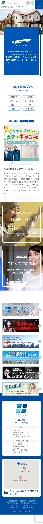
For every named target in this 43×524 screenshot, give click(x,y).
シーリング (29, 101)
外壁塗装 (29, 97)
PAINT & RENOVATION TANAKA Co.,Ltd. (10, 2)
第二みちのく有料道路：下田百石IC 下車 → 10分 (23, 492)
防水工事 (29, 109)
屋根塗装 (13, 97)
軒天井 (13, 105)
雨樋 (13, 109)
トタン (29, 105)
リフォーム (14, 101)
